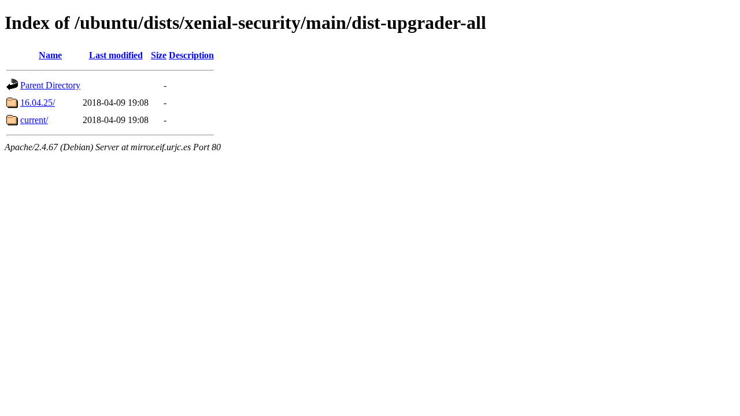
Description (191, 55)
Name (50, 55)
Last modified (116, 55)
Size (158, 55)
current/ (34, 120)
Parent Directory (50, 85)
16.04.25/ (37, 102)
